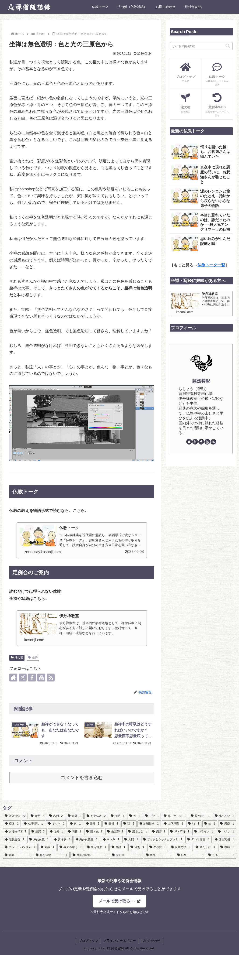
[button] (228, 46)
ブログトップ (88, 940)
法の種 (19, 657)
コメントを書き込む (82, 777)
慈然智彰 (201, 381)
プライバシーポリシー (119, 940)
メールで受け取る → (117, 901)
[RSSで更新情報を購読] (51, 677)
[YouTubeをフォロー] (41, 677)
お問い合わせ (150, 940)
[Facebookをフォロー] (32, 677)
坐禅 (35, 657)
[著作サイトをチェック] (13, 677)
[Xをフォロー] (23, 677)
